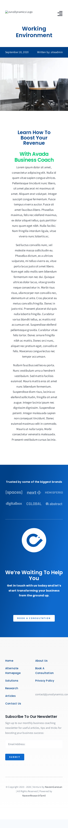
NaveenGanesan (53, 786)
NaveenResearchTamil (34, 795)
